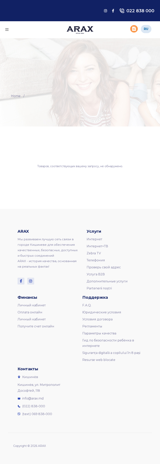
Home (15, 96)
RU (146, 29)
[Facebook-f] (21, 281)
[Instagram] (30, 281)
